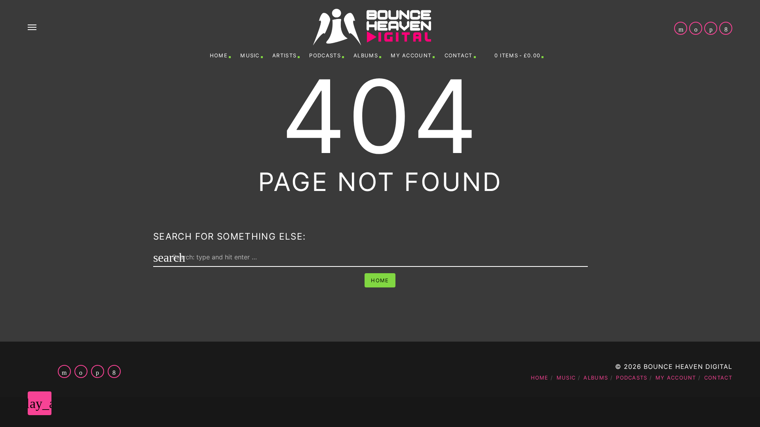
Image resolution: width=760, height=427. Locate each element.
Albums (365, 55)
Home (219, 55)
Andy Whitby (428, 411)
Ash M (667, 411)
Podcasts (324, 55)
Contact (459, 55)
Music (250, 55)
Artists (284, 55)
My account (411, 55)
